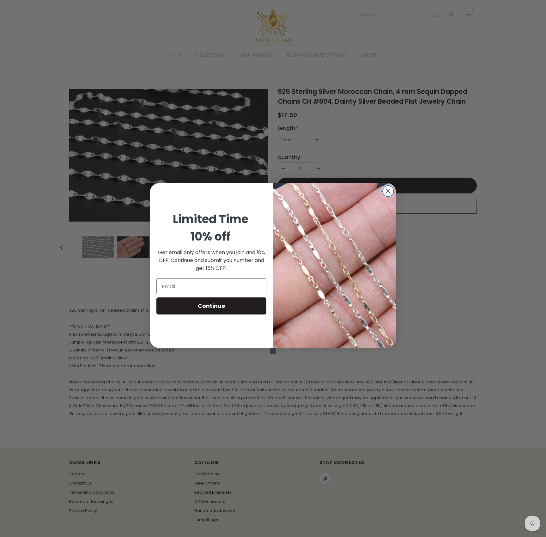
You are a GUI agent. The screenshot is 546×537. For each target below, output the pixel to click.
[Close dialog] (388, 191)
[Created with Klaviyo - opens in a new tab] (273, 351)
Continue (211, 306)
